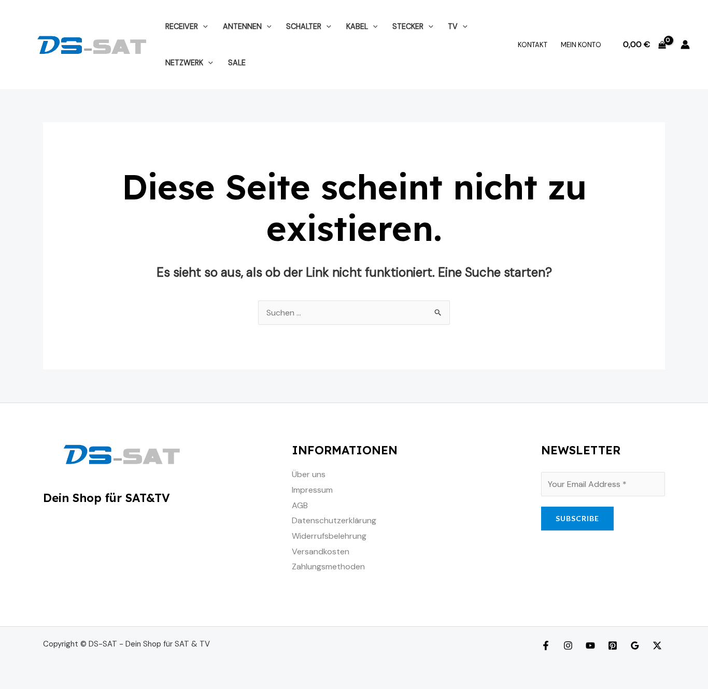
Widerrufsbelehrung (329, 535)
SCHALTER (303, 26)
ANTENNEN (242, 26)
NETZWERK (184, 62)
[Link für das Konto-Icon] (685, 44)
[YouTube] (590, 645)
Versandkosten (320, 551)
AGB (300, 505)
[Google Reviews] (635, 645)
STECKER (407, 26)
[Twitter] (657, 645)
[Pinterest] (612, 645)
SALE (237, 62)
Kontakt (532, 44)
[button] (203, 26)
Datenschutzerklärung (334, 520)
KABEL (357, 26)
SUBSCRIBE (577, 518)
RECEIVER (181, 26)
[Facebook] (545, 645)
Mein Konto (581, 44)
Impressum (312, 489)
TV (453, 26)
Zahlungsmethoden (328, 566)
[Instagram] (568, 645)
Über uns (308, 474)
